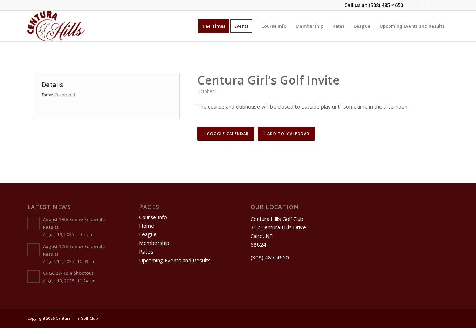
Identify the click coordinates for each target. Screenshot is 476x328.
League (148, 234)
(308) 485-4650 (386, 5)
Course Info (153, 217)
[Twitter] (422, 5)
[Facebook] (412, 5)
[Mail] (443, 5)
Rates (146, 251)
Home (146, 225)
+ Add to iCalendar (286, 133)
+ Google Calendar (226, 133)
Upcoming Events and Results (175, 260)
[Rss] (433, 5)
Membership (154, 242)
